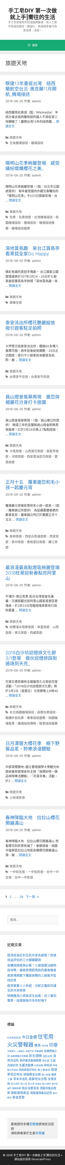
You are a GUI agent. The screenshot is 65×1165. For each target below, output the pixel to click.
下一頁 (32, 897)
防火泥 (24, 1083)
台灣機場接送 (43, 217)
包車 (13, 217)
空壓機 (33, 1124)
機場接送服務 (21, 228)
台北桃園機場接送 (22, 712)
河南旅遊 (18, 456)
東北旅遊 (21, 632)
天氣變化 (11, 1051)
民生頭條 (35, 1056)
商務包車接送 (46, 712)
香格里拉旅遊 (36, 542)
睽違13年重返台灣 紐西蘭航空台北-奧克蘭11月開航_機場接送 (31, 89)
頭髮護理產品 (20, 1093)
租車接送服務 (48, 723)
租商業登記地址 (28, 1069)
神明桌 (48, 1065)
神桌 (55, 1065)
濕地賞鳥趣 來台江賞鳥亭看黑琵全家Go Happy (32, 251)
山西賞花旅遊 (34, 451)
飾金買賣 (18, 1097)
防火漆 (31, 1083)
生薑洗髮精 (26, 1065)
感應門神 (30, 1051)
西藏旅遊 (36, 632)
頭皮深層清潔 (30, 1088)
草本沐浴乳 (20, 1079)
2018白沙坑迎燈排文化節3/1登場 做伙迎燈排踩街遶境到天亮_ (31, 658)
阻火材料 (46, 1083)
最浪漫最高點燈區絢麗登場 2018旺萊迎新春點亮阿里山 (34, 573)
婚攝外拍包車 (14, 718)
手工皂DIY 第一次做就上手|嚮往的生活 (32, 13)
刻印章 (45, 1045)
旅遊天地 (16, 137)
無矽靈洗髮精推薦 (30, 1060)
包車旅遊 (25, 217)
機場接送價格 (27, 723)
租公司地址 (12, 1070)
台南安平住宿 (19, 377)
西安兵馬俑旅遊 (35, 536)
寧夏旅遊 (43, 627)
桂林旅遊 (16, 536)
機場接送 (37, 143)
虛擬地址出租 (38, 1079)
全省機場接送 (19, 143)
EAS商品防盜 (14, 1037)
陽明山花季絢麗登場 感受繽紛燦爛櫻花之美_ (32, 165)
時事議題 (38, 1051)
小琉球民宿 (17, 797)
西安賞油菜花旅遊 (39, 456)
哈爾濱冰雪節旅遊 (22, 627)
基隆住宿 (16, 302)
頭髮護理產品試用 (41, 1093)
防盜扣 (38, 1084)
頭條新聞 (16, 1088)
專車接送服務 (36, 718)
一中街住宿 (17, 872)
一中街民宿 (35, 872)
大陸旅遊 (16, 451)
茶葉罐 (40, 1133)
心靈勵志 (21, 1051)
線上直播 (46, 1074)
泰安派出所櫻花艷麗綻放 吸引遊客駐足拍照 (32, 325)
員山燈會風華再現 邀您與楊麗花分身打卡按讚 (32, 399)
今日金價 (29, 1037)
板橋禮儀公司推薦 (19, 1056)
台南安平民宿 (40, 377)
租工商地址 (44, 1069)
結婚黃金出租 (32, 1074)
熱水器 (45, 1060)
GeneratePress (41, 1159)
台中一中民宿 (24, 877)
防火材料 (15, 1083)
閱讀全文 (15, 200)
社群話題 (38, 1065)
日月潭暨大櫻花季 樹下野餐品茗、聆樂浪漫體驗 (32, 746)
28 (21, 897)
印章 (53, 1045)
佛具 (37, 1045)
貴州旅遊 (18, 542)
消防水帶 (47, 1056)
